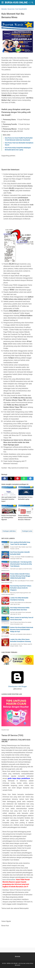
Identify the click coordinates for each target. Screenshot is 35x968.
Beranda (17, 956)
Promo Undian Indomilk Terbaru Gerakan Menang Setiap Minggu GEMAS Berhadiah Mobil (20, 576)
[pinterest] (17, 478)
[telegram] (30, 478)
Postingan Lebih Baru (9, 531)
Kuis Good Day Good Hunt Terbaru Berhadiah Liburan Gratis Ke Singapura (20, 588)
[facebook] (4, 478)
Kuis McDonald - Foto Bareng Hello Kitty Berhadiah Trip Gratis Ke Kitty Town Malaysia (21, 564)
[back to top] (31, 964)
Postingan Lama (27, 531)
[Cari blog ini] (32, 2)
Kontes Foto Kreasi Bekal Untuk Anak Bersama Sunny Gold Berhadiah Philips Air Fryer (21, 629)
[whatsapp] (24, 478)
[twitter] (11, 478)
